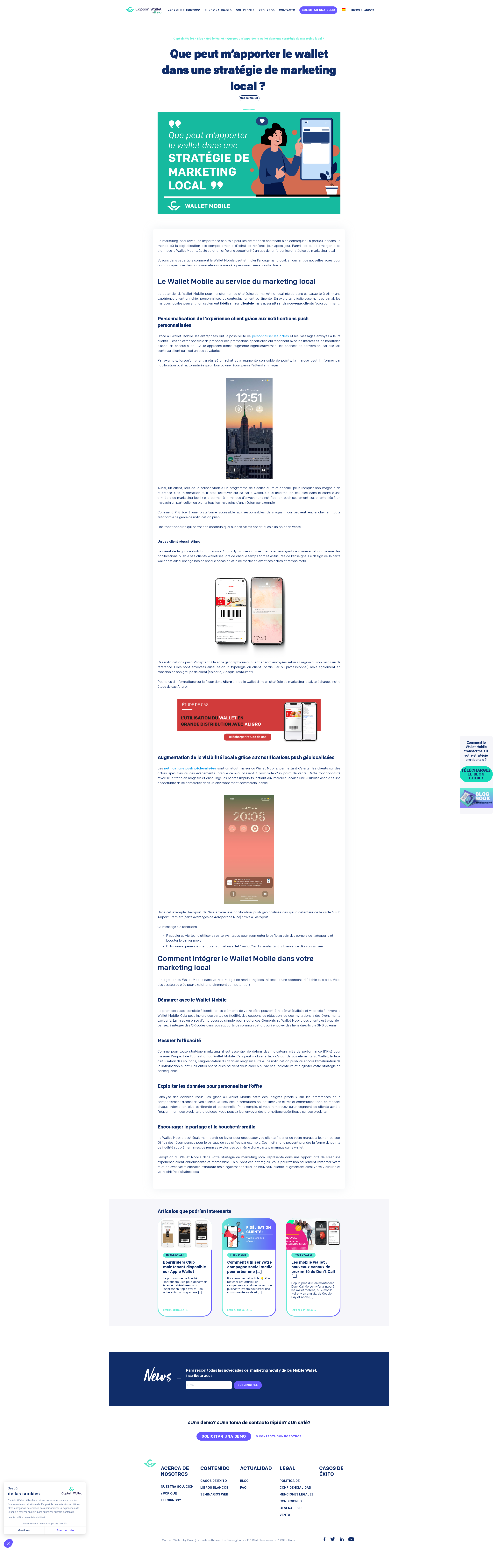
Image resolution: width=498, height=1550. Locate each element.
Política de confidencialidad (295, 1484)
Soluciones (245, 10)
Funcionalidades (218, 10)
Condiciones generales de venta (291, 1508)
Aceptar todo (65, 1530)
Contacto (287, 10)
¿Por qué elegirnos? (184, 10)
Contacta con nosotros (280, 1436)
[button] (8, 1543)
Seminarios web (214, 1494)
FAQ (243, 1487)
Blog (244, 1481)
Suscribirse (248, 1385)
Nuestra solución (177, 1486)
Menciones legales (297, 1494)
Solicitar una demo (318, 10)
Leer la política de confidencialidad (26, 1517)
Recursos (267, 10)
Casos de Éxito (213, 1481)
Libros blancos (362, 10)
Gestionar (24, 1530)
